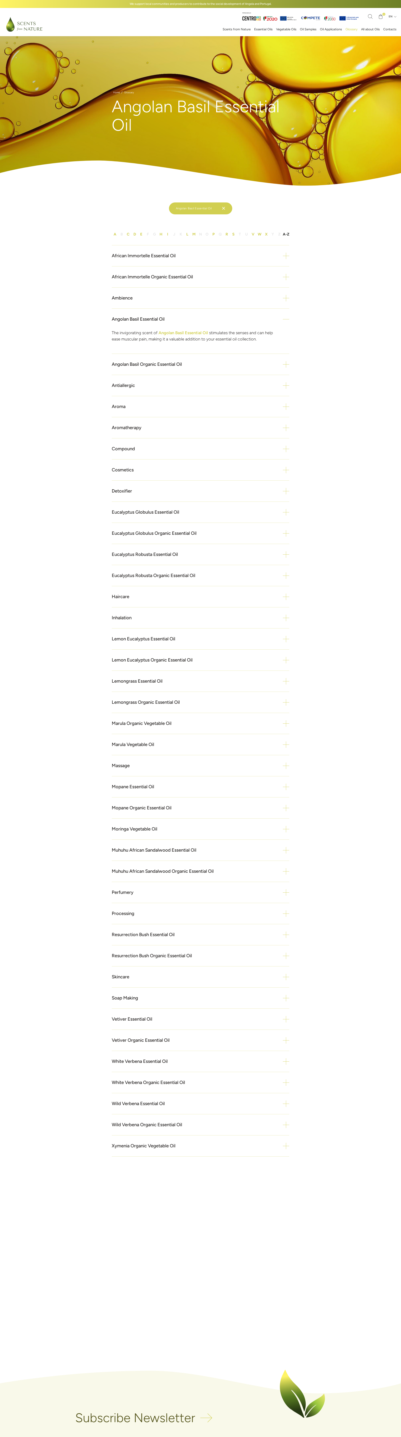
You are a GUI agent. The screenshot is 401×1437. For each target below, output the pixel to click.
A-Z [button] (286, 234)
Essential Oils (263, 29)
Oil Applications (331, 29)
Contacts (389, 29)
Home (116, 92)
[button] (200, 255)
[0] (380, 16)
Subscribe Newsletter (135, 1417)
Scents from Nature (237, 29)
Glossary (351, 29)
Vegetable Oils (286, 29)
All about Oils (370, 29)
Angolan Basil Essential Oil (183, 332)
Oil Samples (308, 29)
